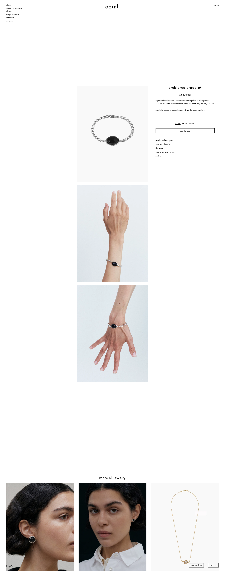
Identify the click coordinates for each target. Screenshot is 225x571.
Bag (9, 566)
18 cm (184, 123)
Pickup (159, 156)
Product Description (165, 140)
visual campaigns (14, 8)
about (9, 11)
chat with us (196, 565)
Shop (8, 5)
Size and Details (163, 144)
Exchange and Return (165, 152)
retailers (10, 18)
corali (107, 7)
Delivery (159, 148)
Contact (10, 21)
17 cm (178, 123)
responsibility (12, 14)
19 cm (191, 123)
